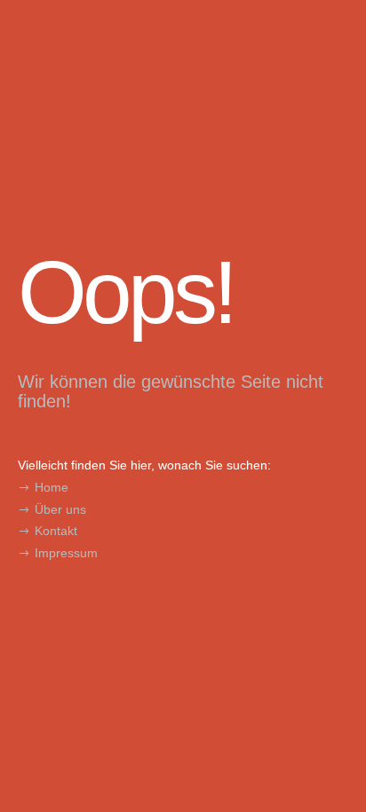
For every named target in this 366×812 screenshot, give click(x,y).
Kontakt (56, 531)
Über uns (60, 509)
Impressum (66, 553)
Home (51, 487)
